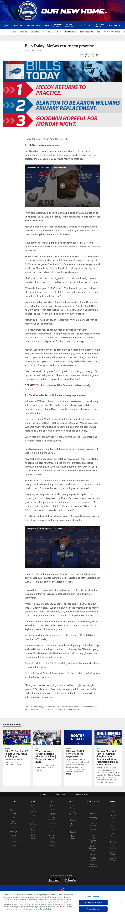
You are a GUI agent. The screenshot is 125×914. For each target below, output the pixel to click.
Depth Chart (14, 810)
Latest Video (53, 806)
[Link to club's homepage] (6, 25)
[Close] (121, 902)
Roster (13, 806)
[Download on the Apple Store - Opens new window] (54, 880)
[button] (62, 186)
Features (33, 812)
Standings (13, 832)
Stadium (93, 806)
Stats (13, 818)
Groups (113, 826)
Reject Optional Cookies (93, 903)
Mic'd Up (53, 842)
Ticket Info (113, 806)
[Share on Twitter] (87, 57)
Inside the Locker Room (53, 826)
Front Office (13, 842)
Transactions (13, 828)
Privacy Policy (45, 909)
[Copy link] (97, 56)
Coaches (13, 814)
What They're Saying (33, 836)
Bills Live (53, 810)
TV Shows (53, 846)
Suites (113, 830)
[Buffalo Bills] (62, 891)
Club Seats (113, 822)
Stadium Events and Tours (93, 848)
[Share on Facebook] (82, 57)
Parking (92, 810)
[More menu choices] (81, 25)
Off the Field (53, 832)
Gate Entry (93, 814)
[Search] (85, 25)
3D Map (92, 854)
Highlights (53, 814)
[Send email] (92, 57)
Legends (13, 846)
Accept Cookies (93, 909)
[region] (62, 902)
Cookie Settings (93, 896)
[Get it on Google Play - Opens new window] (70, 881)
